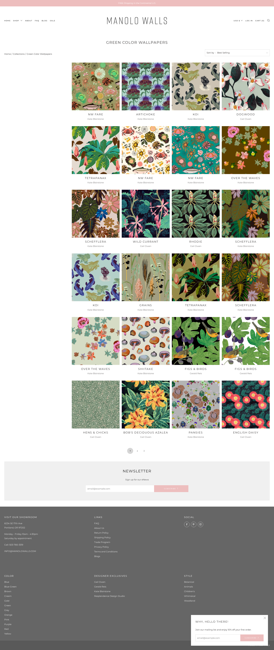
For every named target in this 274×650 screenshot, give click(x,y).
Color (9, 576)
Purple (7, 624)
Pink (6, 619)
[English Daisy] (246, 404)
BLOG (44, 21)
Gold (6, 600)
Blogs (97, 556)
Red (6, 629)
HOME (7, 21)
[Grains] (146, 277)
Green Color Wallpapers (39, 54)
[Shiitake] (146, 341)
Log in (249, 21)
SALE (52, 21)
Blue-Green (10, 586)
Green (7, 605)
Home (7, 54)
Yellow (7, 633)
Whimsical (189, 596)
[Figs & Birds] (196, 341)
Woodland (189, 600)
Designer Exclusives (110, 576)
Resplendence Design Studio (109, 596)
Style (188, 576)
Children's (189, 591)
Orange (8, 615)
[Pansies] (196, 404)
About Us (99, 528)
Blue (6, 582)
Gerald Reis (100, 586)
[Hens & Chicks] (96, 404)
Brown (7, 591)
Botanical (189, 582)
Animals (188, 586)
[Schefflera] (96, 214)
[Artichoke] (146, 86)
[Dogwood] (246, 86)
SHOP (16, 21)
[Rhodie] (196, 214)
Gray (6, 610)
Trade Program (102, 542)
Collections (19, 54)
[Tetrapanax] (96, 150)
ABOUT (28, 21)
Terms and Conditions (105, 551)
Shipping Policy (102, 537)
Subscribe (170, 489)
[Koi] (196, 86)
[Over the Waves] (246, 150)
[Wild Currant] (146, 214)
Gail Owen (99, 582)
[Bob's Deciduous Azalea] (146, 404)
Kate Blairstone (102, 591)
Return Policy (101, 532)
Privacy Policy (101, 547)
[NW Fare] (96, 86)
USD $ (237, 21)
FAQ (37, 21)
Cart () (259, 21)
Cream (8, 596)
